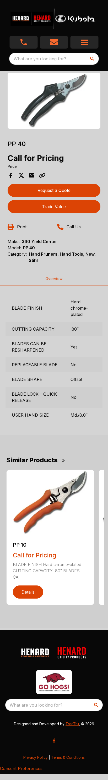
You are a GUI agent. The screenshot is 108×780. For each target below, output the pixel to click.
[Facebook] (54, 740)
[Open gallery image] (54, 101)
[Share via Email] (32, 175)
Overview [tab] (54, 278)
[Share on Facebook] (11, 175)
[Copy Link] (42, 175)
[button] (23, 42)
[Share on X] (21, 175)
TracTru (72, 724)
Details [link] (28, 592)
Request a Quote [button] (54, 190)
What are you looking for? (40, 58)
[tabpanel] (54, 101)
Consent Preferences (21, 768)
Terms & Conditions (68, 757)
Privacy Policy (35, 757)
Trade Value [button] (54, 206)
